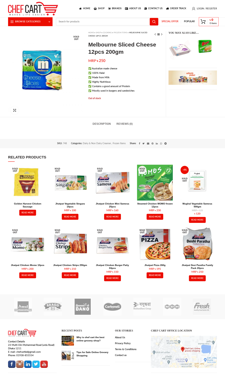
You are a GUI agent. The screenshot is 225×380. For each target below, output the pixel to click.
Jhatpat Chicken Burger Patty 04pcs (112, 291)
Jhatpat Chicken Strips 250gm (70, 290)
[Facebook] (139, 168)
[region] (193, 78)
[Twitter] (143, 168)
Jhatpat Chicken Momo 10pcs (27, 290)
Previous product (155, 34)
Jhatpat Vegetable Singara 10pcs (70, 230)
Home (91, 33)
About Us (120, 362)
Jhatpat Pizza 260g (155, 290)
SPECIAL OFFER (170, 21)
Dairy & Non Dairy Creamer (97, 168)
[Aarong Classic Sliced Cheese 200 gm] (180, 49)
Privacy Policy (123, 368)
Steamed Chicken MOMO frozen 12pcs (155, 230)
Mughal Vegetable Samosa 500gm (197, 230)
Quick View (43, 195)
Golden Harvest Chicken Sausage (27, 230)
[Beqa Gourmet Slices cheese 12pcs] (205, 46)
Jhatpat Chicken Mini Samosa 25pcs (112, 230)
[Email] (148, 168)
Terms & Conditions (126, 374)
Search (154, 21)
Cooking (107, 33)
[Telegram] (165, 168)
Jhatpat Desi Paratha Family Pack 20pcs (197, 291)
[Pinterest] (152, 168)
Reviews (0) (124, 127)
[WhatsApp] (161, 168)
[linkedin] (157, 168)
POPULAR (189, 21)
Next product (161, 34)
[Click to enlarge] (15, 110)
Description (102, 127)
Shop (98, 33)
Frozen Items (120, 33)
